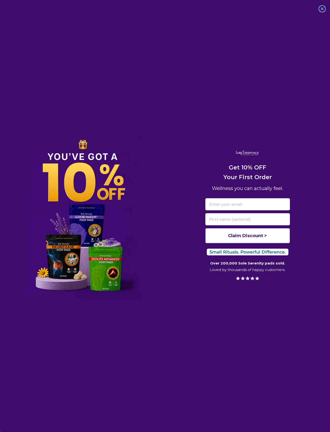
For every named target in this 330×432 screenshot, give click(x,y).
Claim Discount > (247, 235)
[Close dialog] (322, 9)
